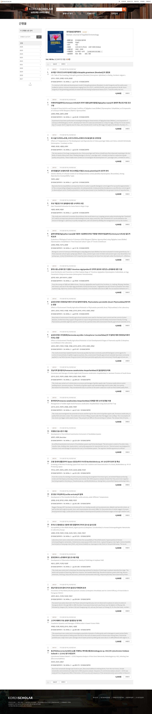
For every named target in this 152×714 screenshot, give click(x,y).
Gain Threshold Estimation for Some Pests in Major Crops (70, 206)
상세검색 (114, 14)
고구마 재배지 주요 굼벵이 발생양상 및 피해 (66, 621)
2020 (21, 68)
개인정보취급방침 (105, 697)
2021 (21, 64)
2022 (21, 61)
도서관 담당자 (140, 697)
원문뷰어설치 (130, 697)
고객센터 (142, 1)
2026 (21, 47)
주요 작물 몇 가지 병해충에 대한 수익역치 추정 (67, 204)
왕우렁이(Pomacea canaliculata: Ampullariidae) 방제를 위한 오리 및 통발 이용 (81, 401)
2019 (21, 72)
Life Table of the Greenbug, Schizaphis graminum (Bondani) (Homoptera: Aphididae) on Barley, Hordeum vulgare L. (88, 75)
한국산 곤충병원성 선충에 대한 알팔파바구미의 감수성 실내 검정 (73, 525)
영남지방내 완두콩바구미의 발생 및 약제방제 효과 (68, 588)
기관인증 (123, 1)
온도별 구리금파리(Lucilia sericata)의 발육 (67, 494)
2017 (21, 79)
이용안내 (148, 1)
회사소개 (95, 697)
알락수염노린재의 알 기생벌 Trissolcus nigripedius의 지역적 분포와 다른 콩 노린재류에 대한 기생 (86, 269)
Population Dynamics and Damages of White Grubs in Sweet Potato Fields (75, 623)
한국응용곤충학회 (80, 40)
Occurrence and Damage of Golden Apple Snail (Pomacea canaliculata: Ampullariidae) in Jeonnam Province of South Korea (91, 373)
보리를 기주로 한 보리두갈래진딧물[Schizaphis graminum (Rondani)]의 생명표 (80, 72)
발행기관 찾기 (68, 14)
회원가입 (136, 1)
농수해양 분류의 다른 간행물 (94, 51)
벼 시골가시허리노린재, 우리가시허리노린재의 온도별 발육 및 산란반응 (76, 138)
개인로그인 (130, 1)
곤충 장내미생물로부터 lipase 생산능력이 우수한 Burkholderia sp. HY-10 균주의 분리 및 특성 (85, 462)
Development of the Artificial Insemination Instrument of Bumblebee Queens (76, 434)
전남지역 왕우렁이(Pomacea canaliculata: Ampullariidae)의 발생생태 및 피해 (80, 370)
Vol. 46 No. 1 (67, 82)
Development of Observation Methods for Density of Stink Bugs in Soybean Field (77, 560)
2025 (21, 50)
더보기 (30, 85)
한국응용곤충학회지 (56, 82)
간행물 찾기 (91, 14)
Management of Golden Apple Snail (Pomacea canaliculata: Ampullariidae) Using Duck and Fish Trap (83, 404)
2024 (21, 54)
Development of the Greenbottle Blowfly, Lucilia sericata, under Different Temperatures (79, 497)
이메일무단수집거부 (118, 697)
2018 (21, 75)
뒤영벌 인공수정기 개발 (59, 431)
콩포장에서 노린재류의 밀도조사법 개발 (65, 557)
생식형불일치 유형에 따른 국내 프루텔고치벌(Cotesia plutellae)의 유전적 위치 (80, 171)
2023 (21, 57)
